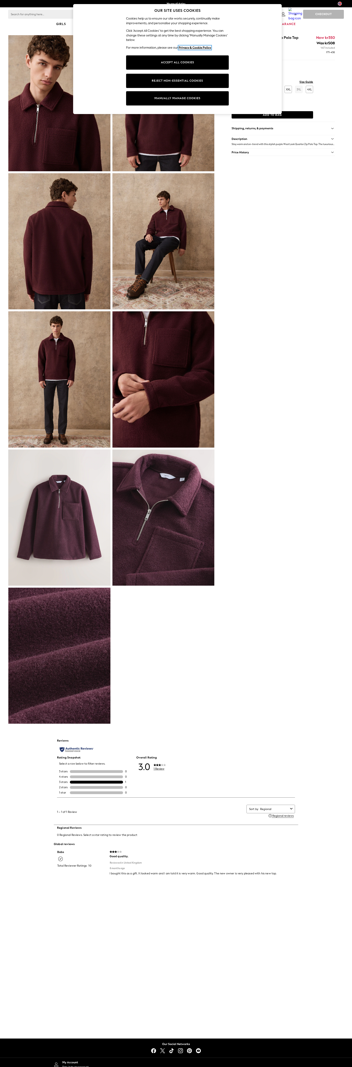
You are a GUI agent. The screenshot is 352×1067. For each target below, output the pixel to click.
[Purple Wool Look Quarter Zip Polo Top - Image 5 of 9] (59, 379)
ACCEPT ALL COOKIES (177, 62)
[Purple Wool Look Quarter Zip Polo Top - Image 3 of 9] (59, 241)
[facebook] (153, 1050)
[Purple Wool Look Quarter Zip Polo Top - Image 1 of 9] (59, 103)
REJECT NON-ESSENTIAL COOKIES (177, 80)
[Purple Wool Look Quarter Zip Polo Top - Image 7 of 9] (59, 518)
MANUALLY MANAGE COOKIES (177, 98)
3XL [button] (299, 89)
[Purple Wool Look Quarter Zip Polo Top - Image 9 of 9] (59, 656)
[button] (283, 139)
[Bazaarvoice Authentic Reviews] (76, 749)
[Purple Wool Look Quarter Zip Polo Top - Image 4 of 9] (163, 241)
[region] (177, 59)
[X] (162, 1050)
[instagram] (180, 1050)
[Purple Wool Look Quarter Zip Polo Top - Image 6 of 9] (163, 379)
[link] (283, 14)
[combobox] (274, 809)
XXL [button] (288, 89)
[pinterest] (189, 1050)
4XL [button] (309, 89)
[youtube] (198, 1050)
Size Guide (306, 82)
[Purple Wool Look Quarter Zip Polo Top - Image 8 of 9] (163, 518)
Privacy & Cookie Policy (195, 47)
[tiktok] (171, 1050)
